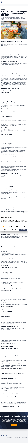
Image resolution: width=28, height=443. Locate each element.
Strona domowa (3, 4)
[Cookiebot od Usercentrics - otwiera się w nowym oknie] (24, 212)
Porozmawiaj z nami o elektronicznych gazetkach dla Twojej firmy (10, 406)
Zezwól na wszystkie (23, 229)
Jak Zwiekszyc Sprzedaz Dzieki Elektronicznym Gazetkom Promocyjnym (17, 4)
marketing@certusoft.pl (17, 437)
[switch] (11, 226)
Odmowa (5, 229)
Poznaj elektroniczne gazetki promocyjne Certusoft (8, 343)
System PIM (2, 144)
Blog (6, 4)
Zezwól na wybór (14, 229)
